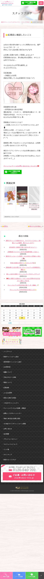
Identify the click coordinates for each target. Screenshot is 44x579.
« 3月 (10, 323)
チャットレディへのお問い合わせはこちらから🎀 (21, 166)
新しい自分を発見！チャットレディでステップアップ (23, 274)
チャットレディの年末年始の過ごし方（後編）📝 (23, 285)
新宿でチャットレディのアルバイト (10, 22)
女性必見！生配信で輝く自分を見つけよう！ (23, 247)
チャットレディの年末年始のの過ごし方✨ (23, 290)
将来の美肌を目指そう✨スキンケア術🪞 (23, 263)
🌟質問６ (5, 226)
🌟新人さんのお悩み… (35, 226)
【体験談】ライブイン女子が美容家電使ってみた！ (23, 252)
